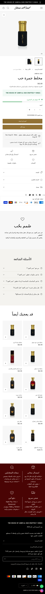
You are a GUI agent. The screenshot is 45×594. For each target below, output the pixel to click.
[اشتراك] (5, 559)
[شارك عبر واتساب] (30, 195)
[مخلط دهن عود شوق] (32, 330)
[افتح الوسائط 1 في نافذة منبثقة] (4, 15)
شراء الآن (22, 127)
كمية (41, 105)
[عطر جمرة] (12, 435)
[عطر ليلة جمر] (32, 383)
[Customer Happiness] (41, 586)
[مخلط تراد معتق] (32, 356)
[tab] (38, 61)
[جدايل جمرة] (12, 383)
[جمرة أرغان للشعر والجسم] (12, 356)
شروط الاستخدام (24, 564)
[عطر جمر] (12, 409)
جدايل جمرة (19, 395)
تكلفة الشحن (24, 86)
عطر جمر (19, 421)
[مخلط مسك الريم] (12, 330)
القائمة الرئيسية (38, 69)
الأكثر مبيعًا (27, 69)
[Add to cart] (26, 337)
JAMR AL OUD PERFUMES (30, 590)
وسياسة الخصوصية (15, 564)
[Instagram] (41, 590)
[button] (41, 8)
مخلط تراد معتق (38, 368)
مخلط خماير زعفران (37, 421)
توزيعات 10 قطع (38, 447)
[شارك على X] (36, 195)
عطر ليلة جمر (38, 395)
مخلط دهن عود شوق (37, 342)
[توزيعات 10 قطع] (32, 435)
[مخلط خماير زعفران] (32, 409)
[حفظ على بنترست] (33, 195)
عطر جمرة (19, 447)
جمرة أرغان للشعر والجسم (15, 368)
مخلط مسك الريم (17, 342)
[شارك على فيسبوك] (40, 195)
